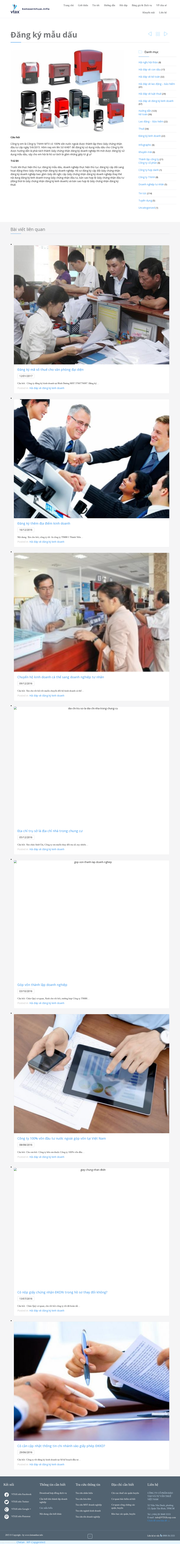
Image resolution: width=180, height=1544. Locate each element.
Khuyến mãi (145, 152)
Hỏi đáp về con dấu (149, 69)
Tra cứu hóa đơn (83, 1499)
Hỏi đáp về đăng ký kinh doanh (156, 101)
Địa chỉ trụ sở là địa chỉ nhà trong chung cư (50, 831)
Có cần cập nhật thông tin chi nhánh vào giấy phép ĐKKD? (61, 1446)
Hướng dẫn (145, 110)
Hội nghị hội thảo (148, 62)
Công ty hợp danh (149, 170)
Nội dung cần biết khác (51, 1514)
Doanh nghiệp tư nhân (151, 184)
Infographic (145, 144)
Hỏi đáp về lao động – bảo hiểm (157, 84)
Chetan (21, 1542)
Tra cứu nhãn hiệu (84, 1493)
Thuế (141, 128)
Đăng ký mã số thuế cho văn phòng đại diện (50, 369)
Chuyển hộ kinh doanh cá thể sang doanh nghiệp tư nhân (60, 677)
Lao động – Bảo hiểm (151, 121)
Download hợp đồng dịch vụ (53, 1493)
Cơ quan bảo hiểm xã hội (123, 1499)
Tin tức (142, 193)
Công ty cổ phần (148, 162)
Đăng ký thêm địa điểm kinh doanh (43, 523)
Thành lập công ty (149, 159)
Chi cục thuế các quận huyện (125, 1493)
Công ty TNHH (147, 177)
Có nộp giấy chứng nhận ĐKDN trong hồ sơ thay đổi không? (62, 1292)
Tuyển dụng (145, 200)
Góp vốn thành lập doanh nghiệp (42, 985)
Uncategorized (147, 207)
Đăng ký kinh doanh (150, 136)
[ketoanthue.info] (30, 9)
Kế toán (143, 114)
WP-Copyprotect (36, 1542)
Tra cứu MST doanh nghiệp (89, 1504)
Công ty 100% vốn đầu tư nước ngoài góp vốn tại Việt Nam (61, 1138)
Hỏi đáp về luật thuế (150, 93)
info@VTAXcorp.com (165, 1517)
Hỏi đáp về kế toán (149, 76)
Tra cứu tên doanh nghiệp (88, 1516)
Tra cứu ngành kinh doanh (88, 1510)
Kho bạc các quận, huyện (123, 1514)
